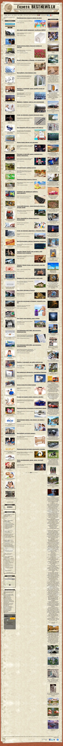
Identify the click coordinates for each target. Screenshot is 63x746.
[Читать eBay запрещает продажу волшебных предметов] (10, 196)
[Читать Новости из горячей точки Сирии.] (10, 316)
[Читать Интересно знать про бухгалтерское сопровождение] (10, 72)
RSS (57, 737)
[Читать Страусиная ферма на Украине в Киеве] (10, 169)
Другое (5, 611)
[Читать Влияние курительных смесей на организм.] (10, 44)
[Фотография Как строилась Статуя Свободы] (53, 692)
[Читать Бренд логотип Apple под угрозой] (10, 278)
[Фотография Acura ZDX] (53, 108)
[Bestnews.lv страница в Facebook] (50, 740)
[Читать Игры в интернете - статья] (10, 444)
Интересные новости (8, 591)
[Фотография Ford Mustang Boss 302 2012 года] (53, 408)
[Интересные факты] (10, 143)
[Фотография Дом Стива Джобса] (53, 483)
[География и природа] (10, 172)
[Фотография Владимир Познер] (53, 495)
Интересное (6, 610)
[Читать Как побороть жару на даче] (10, 404)
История (5, 605)
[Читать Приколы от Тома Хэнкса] (10, 91)
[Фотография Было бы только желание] (53, 345)
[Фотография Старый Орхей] (53, 151)
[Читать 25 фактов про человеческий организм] (10, 120)
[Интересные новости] (10, 199)
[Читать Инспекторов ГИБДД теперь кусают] (10, 82)
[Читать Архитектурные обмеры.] (10, 459)
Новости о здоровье (7, 607)
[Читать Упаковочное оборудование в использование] (10, 131)
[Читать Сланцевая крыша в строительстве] (10, 186)
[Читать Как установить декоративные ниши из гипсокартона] (10, 53)
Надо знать (6, 596)
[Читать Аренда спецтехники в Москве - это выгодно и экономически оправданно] (10, 205)
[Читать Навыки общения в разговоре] (10, 487)
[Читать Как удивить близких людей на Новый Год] (10, 356)
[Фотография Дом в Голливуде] (53, 332)
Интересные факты (7, 594)
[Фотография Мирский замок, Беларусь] (53, 704)
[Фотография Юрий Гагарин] (53, 358)
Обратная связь (36, 736)
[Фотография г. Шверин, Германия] (53, 664)
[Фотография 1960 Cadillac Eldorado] (53, 447)
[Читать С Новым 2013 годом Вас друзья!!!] (10, 178)
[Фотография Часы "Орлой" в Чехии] (53, 281)
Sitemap (55, 737)
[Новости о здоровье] (10, 113)
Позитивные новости (8, 603)
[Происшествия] (10, 309)
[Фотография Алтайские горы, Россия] (53, 27)
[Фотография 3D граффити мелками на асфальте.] (53, 728)
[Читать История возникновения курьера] (10, 394)
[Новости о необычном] (10, 272)
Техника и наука (7, 606)
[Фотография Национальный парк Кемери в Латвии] (53, 50)
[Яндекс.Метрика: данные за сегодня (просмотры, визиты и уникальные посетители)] (9, 620)
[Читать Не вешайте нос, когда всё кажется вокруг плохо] (10, 286)
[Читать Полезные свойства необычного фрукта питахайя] (10, 413)
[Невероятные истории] (10, 93)
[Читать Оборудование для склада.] (10, 366)
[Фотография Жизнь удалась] (53, 653)
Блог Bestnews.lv (42, 736)
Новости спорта (7, 598)
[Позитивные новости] (10, 288)
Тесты (27, 736)
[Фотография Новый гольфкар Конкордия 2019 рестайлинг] (53, 381)
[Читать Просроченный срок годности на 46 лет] (10, 336)
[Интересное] (10, 84)
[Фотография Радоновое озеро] (53, 140)
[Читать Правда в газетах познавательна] (10, 226)
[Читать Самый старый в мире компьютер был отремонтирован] (10, 496)
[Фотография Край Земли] (53, 120)
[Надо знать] (10, 64)
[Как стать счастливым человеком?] (9, 507)
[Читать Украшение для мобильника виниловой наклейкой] (10, 218)
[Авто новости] (10, 161)
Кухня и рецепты (7, 608)
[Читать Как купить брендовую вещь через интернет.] (10, 376)
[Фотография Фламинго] (53, 715)
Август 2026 (10, 577)
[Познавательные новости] (10, 46)
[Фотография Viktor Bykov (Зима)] (53, 246)
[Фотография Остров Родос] (53, 297)
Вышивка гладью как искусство (9, 514)
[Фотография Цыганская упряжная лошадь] (53, 458)
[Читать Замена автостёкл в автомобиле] (10, 263)
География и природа (8, 600)
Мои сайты (31, 736)
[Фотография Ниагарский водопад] (53, 180)
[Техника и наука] (10, 133)
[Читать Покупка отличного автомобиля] (10, 159)
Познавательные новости (8, 592)
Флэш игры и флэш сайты (9, 521)
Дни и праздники (7, 599)
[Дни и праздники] (10, 102)
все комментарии (10, 572)
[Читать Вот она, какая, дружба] (10, 255)
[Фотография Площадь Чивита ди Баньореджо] (53, 632)
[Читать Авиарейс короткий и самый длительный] (10, 346)
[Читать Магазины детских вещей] (10, 385)
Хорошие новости (7, 604)
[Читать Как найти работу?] (10, 235)
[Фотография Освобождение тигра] (53, 220)
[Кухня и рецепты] (10, 479)
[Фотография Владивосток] (53, 130)
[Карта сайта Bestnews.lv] (58, 740)
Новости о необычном (8, 595)
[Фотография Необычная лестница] (53, 473)
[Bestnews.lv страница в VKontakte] (54, 740)
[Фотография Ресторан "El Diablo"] (53, 232)
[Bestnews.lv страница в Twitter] (52, 740)
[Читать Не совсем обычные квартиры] (10, 35)
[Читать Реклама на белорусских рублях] (10, 270)
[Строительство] (10, 189)
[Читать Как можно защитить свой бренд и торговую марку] (10, 244)
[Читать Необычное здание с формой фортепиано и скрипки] (10, 296)
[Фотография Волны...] (53, 62)
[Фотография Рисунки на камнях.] (53, 40)
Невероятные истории (8, 601)
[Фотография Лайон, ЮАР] (53, 371)
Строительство (7, 609)
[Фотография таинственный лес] (53, 307)
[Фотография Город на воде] (53, 424)
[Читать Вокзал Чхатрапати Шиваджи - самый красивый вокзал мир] (10, 433)
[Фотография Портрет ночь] (53, 320)
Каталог (22, 736)
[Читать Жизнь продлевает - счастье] (10, 327)
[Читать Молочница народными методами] (10, 110)
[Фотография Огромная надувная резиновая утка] (53, 257)
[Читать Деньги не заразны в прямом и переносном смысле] (10, 140)
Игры (25, 736)
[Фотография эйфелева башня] (53, 269)
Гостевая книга (17, 736)
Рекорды (5, 602)
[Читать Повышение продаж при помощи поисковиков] (10, 450)
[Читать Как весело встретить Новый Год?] (10, 468)
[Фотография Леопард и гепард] (53, 74)
